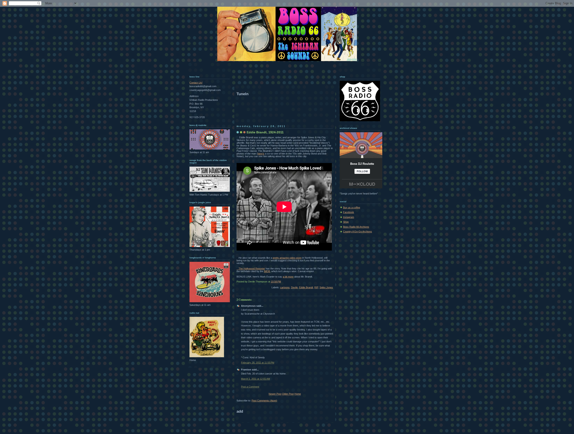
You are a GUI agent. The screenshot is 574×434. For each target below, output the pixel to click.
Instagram (348, 217)
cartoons (285, 287)
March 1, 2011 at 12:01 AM (255, 378)
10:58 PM (276, 281)
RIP (316, 287)
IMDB (267, 271)
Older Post (288, 393)
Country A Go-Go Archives (357, 231)
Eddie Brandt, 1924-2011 (265, 132)
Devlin (294, 287)
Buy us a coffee (351, 207)
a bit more (288, 276)
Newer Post (275, 393)
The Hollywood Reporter (251, 268)
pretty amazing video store (287, 257)
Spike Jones (326, 287)
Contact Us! (195, 82)
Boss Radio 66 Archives (356, 226)
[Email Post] (332, 281)
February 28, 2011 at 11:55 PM (257, 362)
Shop (346, 221)
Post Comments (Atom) (264, 400)
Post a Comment (250, 386)
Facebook (348, 212)
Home (297, 393)
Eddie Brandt (306, 287)
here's (261, 153)
